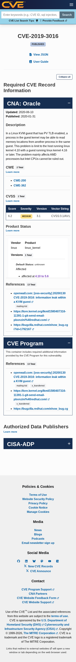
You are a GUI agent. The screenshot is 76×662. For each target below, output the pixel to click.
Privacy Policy (38, 503)
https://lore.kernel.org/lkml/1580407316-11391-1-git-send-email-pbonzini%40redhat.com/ (40, 315)
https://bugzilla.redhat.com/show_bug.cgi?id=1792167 (41, 327)
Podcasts (38, 538)
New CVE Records (40, 566)
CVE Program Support (37, 589)
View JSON (40, 54)
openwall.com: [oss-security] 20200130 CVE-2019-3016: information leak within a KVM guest (40, 297)
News (38, 530)
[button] (71, 4)
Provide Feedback (54, 20)
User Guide (40, 61)
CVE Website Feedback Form (37, 597)
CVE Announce (40, 571)
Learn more (12, 171)
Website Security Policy (38, 499)
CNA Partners (38, 593)
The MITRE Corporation (40, 633)
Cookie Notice (38, 507)
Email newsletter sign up (38, 542)
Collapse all (64, 77)
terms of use (59, 616)
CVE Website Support (37, 602)
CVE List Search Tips (21, 20)
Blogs (38, 534)
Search (67, 14)
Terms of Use (38, 494)
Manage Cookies (38, 511)
